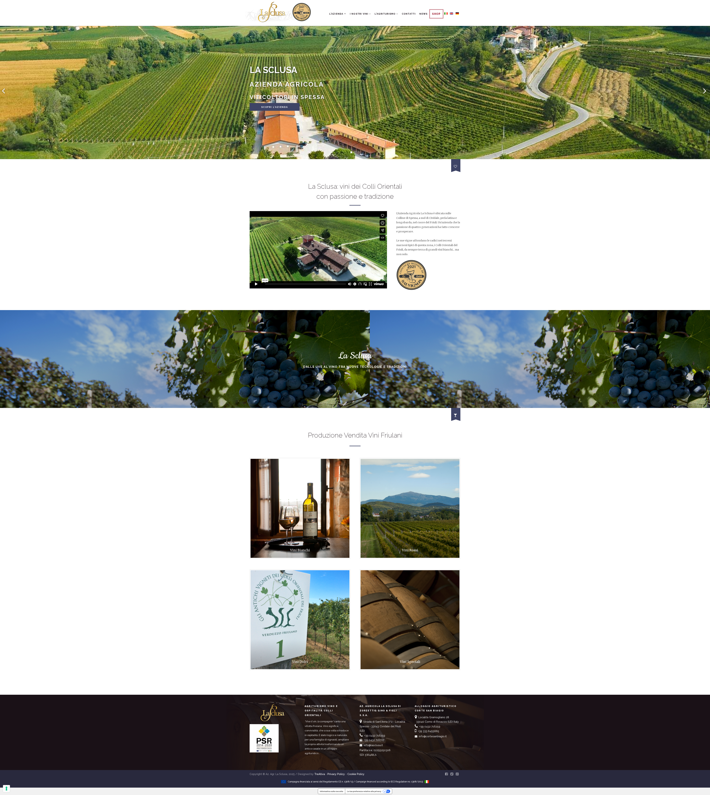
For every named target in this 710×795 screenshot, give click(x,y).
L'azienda (336, 14)
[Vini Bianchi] (300, 562)
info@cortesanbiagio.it (433, 736)
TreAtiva (319, 774)
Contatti (409, 14)
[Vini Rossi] (410, 562)
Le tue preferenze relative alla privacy (364, 791)
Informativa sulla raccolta (331, 791)
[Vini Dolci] (300, 673)
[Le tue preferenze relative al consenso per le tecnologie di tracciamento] (6, 788)
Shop (436, 13)
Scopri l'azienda (274, 107)
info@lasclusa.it (373, 745)
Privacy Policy (336, 774)
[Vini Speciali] (410, 673)
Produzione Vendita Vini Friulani (355, 435)
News (423, 14)
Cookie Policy (355, 774)
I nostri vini (359, 14)
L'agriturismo (385, 14)
